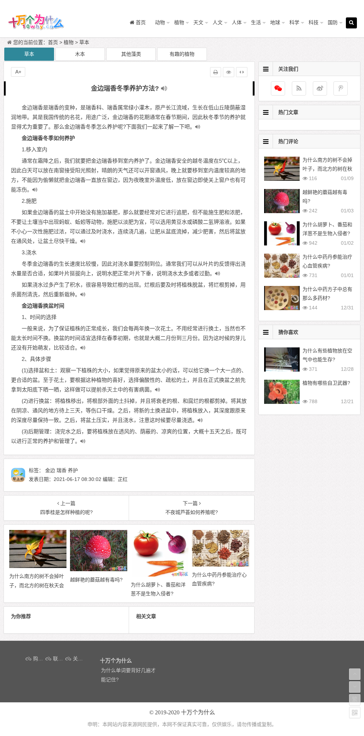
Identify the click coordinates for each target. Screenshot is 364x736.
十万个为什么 (198, 712)
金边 (50, 470)
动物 (160, 22)
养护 (73, 470)
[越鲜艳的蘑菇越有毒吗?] (98, 569)
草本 (84, 42)
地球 (275, 22)
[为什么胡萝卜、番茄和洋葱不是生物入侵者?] (159, 575)
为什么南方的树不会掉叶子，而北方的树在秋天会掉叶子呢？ (327, 168)
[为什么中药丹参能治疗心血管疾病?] (220, 565)
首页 (53, 42)
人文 (218, 22)
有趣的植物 (182, 54)
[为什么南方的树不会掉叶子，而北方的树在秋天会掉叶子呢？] (37, 566)
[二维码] (354, 712)
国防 (333, 22)
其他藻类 (131, 54)
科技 (313, 22)
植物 (179, 22)
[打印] (215, 72)
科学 (294, 22)
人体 (237, 22)
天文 (198, 22)
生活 (256, 22)
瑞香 (61, 470)
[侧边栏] (241, 72)
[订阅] (299, 88)
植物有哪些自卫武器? (326, 383)
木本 (80, 54)
